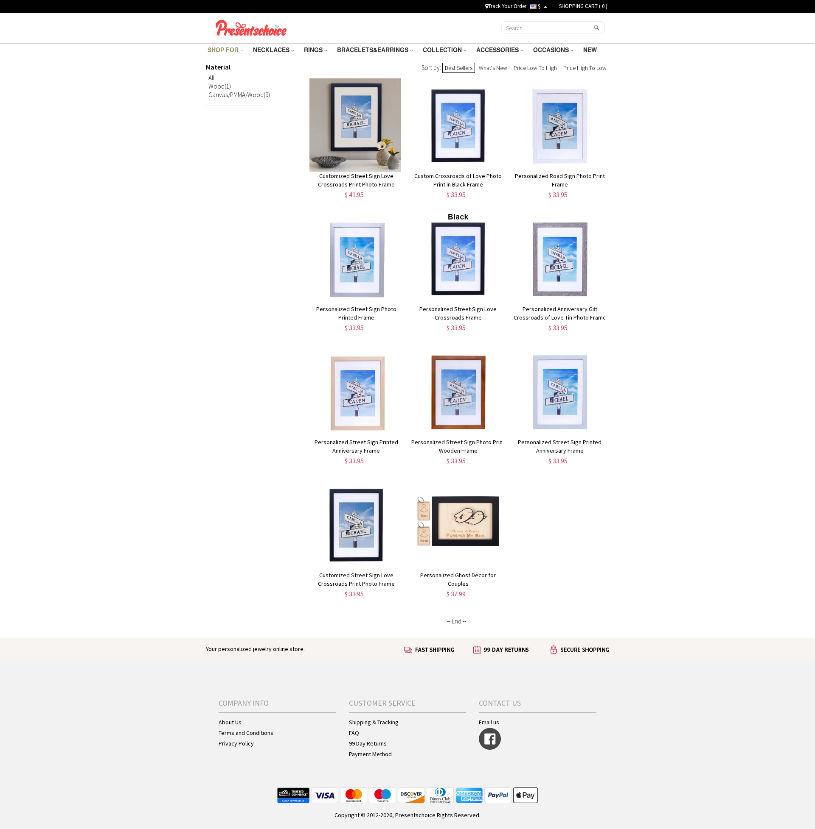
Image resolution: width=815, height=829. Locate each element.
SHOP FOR (224, 49)
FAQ (354, 733)
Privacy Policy (236, 743)
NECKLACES (272, 49)
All (211, 78)
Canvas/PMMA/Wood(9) (239, 95)
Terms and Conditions (246, 733)
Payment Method (370, 754)
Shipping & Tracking (374, 722)
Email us (489, 722)
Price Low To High (535, 68)
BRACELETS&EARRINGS (373, 49)
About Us (230, 722)
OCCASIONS (551, 49)
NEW (591, 49)
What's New (493, 68)
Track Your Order (507, 6)
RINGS (314, 49)
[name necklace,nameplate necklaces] (251, 27)
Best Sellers (458, 68)
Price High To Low (585, 68)
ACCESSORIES (498, 49)
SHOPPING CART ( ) (583, 6)
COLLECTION (443, 49)
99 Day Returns (368, 743)
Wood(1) (219, 86)
